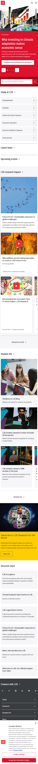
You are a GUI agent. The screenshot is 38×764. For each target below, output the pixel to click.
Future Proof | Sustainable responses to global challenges (18, 218)
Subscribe (6, 554)
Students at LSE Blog (11, 399)
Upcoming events (9, 159)
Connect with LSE (9, 684)
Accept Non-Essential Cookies (19, 760)
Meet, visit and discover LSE (13, 651)
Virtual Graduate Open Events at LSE (17, 595)
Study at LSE (7, 92)
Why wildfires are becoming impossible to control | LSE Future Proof (18, 259)
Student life (6, 354)
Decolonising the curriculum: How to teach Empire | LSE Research (16, 300)
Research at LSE (18, 342)
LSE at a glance (8, 574)
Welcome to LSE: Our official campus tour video (17, 669)
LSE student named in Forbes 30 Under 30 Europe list (18, 434)
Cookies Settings (19, 754)
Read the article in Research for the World (18, 62)
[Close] (35, 723)
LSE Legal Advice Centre (12, 610)
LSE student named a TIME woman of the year (13, 470)
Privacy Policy (17, 750)
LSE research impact (11, 172)
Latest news (6, 147)
